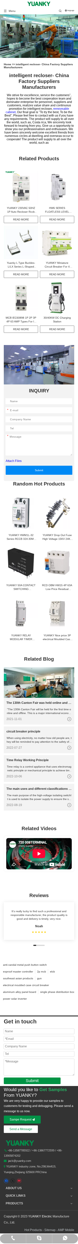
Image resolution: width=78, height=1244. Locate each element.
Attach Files (14, 460)
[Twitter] (12, 1181)
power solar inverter (15, 998)
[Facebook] (6, 1181)
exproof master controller (18, 971)
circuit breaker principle (23, 731)
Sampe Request (21, 1119)
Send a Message (20, 1129)
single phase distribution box (57, 991)
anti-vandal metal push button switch (25, 964)
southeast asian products (18, 978)
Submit (39, 470)
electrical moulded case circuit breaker (26, 985)
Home (8, 64)
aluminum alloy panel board (19, 991)
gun (39, 978)
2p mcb (41, 971)
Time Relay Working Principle (27, 760)
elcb (52, 971)
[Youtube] (19, 1181)
